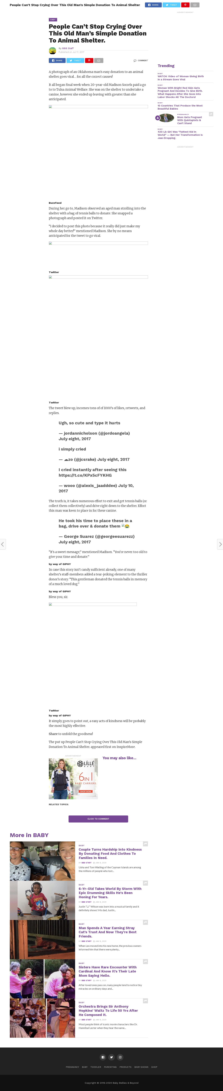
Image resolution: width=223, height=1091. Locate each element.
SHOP (154, 1067)
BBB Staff (68, 48)
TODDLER (95, 1067)
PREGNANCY (72, 1067)
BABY (85, 1067)
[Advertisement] (185, 35)
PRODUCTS (125, 1067)
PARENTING (110, 1067)
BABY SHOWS (141, 1067)
